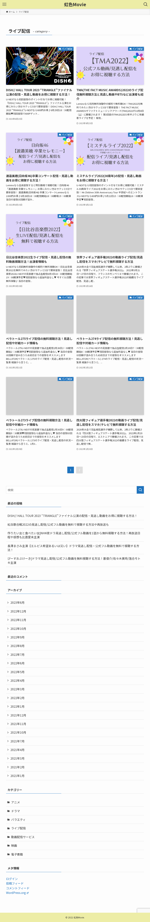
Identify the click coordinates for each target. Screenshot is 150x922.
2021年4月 (17, 750)
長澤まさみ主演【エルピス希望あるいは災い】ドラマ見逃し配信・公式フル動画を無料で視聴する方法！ (73, 548)
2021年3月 (17, 758)
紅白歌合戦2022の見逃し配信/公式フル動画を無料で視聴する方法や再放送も (58, 524)
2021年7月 (17, 741)
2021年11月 (18, 724)
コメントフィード (17, 888)
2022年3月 (17, 689)
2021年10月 (18, 732)
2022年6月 (17, 663)
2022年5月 (17, 672)
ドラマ (15, 811)
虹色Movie (75, 4)
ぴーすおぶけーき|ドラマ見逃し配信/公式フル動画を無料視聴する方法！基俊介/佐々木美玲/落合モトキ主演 (74, 560)
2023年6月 (17, 602)
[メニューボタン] (4, 4)
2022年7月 (17, 654)
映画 (14, 845)
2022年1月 (17, 706)
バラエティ (18, 819)
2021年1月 (17, 775)
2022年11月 (18, 620)
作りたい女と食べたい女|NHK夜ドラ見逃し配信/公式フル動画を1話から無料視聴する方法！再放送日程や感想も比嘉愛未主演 (74, 535)
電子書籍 (17, 854)
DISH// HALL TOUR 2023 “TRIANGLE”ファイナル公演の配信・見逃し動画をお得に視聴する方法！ (72, 515)
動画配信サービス (23, 837)
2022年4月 (17, 680)
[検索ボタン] (145, 4)
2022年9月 (17, 637)
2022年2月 (17, 698)
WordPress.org (16, 892)
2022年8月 (17, 646)
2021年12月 (18, 715)
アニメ (15, 802)
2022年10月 (18, 628)
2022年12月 (18, 611)
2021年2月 (17, 767)
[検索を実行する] (140, 490)
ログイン (12, 879)
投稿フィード (15, 883)
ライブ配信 (18, 828)
